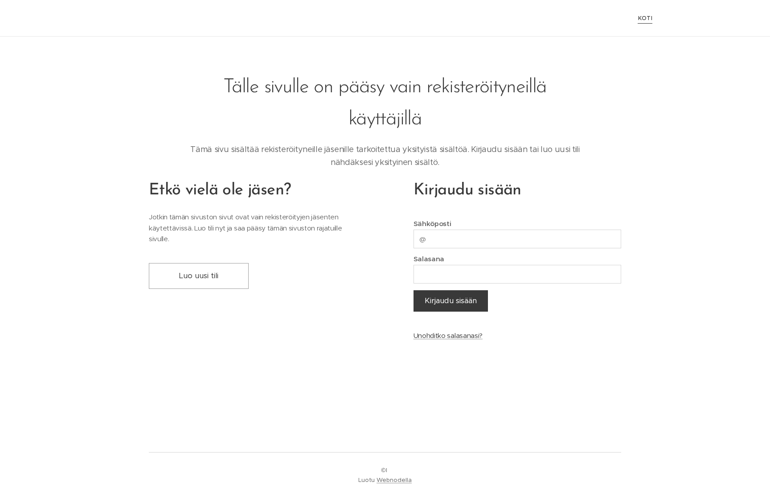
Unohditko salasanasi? (448, 335)
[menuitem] (644, 18)
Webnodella (394, 480)
